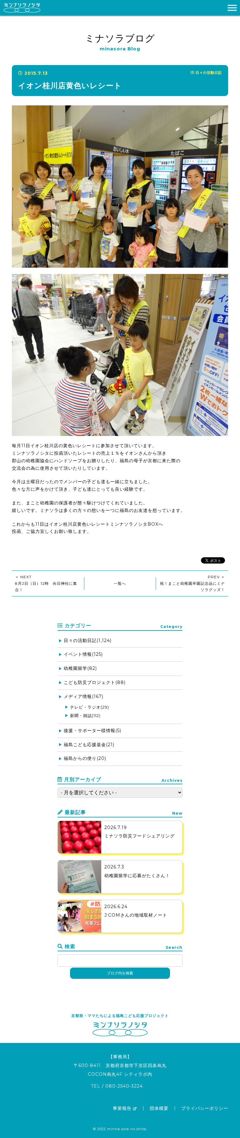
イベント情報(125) (83, 654)
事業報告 (122, 1108)
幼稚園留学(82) (80, 668)
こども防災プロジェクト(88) (95, 682)
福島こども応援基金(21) (89, 744)
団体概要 (159, 1108)
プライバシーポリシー (204, 1108)
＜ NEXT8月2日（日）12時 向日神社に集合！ (46, 583)
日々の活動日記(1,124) (88, 640)
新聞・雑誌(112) (85, 715)
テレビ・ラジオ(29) (89, 707)
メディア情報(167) (83, 696)
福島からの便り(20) (85, 758)
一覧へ (120, 583)
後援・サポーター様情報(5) (92, 730)
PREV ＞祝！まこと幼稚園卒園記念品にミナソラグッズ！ (192, 583)
